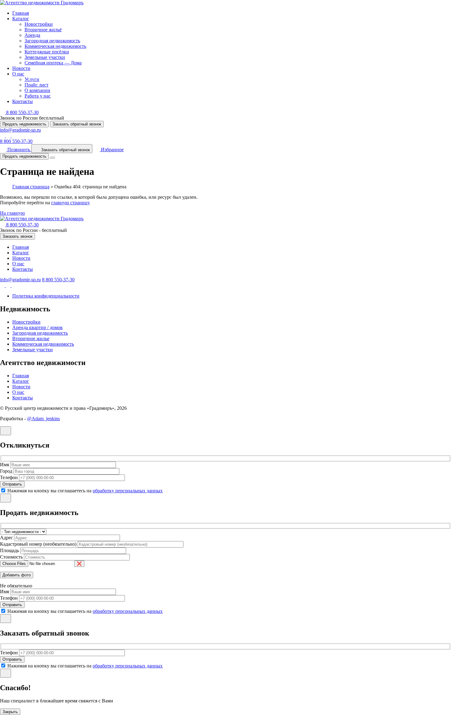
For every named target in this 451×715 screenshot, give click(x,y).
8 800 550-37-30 (16, 141)
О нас (18, 73)
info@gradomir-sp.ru (20, 130)
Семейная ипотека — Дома (53, 62)
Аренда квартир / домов (37, 327)
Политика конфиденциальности (45, 295)
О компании (37, 90)
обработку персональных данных (128, 490)
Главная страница (30, 186)
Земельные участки (45, 57)
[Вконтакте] (3, 135)
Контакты (22, 101)
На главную (12, 213)
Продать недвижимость (24, 124)
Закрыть (10, 711)
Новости (21, 68)
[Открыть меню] (52, 158)
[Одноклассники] (9, 135)
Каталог (20, 18)
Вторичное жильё (43, 29)
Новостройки (39, 24)
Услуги (32, 79)
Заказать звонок (17, 236)
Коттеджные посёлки (47, 51)
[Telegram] (14, 135)
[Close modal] (5, 430)
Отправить (12, 484)
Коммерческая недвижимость (55, 46)
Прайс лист (36, 84)
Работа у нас (38, 95)
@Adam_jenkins (43, 418)
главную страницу (70, 202)
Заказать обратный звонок (76, 124)
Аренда (32, 35)
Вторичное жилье (30, 338)
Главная (20, 13)
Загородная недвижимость (52, 40)
